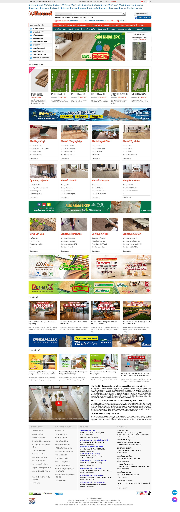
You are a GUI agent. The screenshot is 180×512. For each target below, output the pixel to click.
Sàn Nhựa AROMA (132, 234)
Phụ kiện (141, 25)
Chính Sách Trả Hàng (39, 461)
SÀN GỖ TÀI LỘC (38, 45)
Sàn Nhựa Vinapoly (67, 247)
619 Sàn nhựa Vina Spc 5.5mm (119, 94)
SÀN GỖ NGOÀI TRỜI (39, 54)
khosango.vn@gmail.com (128, 437)
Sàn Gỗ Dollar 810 (58, 94)
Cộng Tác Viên (61, 480)
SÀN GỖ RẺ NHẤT (38, 32)
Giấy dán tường (139, 29)
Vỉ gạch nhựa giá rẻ (36, 244)
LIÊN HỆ (122, 21)
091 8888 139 (90, 465)
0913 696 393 (90, 444)
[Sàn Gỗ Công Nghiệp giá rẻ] (74, 138)
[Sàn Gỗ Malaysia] (105, 177)
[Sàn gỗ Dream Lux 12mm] (121, 268)
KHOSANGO (97, 498)
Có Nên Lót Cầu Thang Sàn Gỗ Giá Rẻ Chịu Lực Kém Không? (104, 323)
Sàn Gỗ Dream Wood (99, 193)
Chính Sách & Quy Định (39, 457)
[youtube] (141, 493)
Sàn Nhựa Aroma (35, 151)
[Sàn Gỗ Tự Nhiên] (136, 138)
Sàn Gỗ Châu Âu (69, 180)
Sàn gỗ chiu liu (127, 148)
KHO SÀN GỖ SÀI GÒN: (87, 430)
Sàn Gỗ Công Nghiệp (71, 141)
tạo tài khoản (51, 1)
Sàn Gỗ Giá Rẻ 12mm (68, 148)
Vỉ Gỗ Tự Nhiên (35, 241)
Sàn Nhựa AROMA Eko (130, 247)
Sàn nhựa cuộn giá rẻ (130, 238)
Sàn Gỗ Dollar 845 (78, 94)
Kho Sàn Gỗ (81, 500)
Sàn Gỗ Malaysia (100, 180)
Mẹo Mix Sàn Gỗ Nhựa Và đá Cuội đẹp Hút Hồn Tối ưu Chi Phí (137, 323)
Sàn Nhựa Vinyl (37, 141)
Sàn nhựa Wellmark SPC (69, 244)
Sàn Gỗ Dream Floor (84, 25)
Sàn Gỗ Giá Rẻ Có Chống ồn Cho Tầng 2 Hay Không (42, 323)
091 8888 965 (90, 451)
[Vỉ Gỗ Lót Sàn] (43, 230)
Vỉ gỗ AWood (96, 154)
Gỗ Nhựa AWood (100, 234)
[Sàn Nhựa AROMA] (136, 230)
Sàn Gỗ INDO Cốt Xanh (130, 188)
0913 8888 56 (135, 435)
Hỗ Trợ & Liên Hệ (61, 455)
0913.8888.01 (90, 21)
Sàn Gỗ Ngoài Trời (111, 25)
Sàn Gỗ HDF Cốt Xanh (130, 191)
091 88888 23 (89, 435)
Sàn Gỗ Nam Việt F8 (67, 151)
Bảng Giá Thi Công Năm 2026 (41, 468)
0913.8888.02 (101, 21)
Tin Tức (107, 1)
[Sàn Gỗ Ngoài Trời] (105, 138)
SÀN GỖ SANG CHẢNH (40, 42)
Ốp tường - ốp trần (39, 180)
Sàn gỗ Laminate (74, 29)
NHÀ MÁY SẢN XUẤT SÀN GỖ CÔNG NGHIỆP (94, 440)
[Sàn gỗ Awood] (59, 268)
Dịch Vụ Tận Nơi (61, 438)
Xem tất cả (33, 158)
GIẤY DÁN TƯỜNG (38, 29)
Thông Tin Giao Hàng (39, 450)
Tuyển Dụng (36, 483)
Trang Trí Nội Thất (124, 29)
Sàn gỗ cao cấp (103, 29)
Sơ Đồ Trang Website (63, 462)
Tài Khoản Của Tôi (62, 458)
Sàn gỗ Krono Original (68, 193)
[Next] (123, 46)
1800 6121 (74, 21)
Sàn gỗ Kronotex (66, 188)
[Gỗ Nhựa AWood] (105, 230)
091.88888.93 (137, 444)
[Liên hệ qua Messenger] (174, 499)
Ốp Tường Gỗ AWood (99, 238)
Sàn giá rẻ (71, 25)
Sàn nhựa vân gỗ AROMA (131, 241)
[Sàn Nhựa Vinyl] (43, 138)
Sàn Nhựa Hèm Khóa (71, 234)
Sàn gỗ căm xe (128, 146)
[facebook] (138, 493)
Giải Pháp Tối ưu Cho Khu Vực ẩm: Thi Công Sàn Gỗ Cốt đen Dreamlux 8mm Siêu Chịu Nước (135, 375)
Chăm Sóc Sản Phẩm (63, 465)
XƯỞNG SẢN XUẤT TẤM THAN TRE (91, 447)
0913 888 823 (90, 486)
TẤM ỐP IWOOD (38, 38)
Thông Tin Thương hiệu (64, 448)
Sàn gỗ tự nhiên (89, 29)
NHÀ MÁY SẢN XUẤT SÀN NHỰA (90, 454)
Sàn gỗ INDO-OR (97, 188)
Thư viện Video (98, 1)
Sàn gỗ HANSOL (128, 185)
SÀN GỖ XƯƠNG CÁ (39, 48)
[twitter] (145, 493)
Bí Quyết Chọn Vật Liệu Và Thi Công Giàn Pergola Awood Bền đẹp (73, 373)
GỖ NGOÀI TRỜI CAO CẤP (41, 58)
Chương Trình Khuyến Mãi (64, 451)
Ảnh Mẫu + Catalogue (85, 1)
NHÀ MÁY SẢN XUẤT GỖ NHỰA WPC (91, 475)
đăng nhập (42, 1)
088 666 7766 (90, 479)
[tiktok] (149, 493)
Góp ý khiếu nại (144, 17)
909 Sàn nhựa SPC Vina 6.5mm (139, 38)
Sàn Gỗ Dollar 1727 (138, 94)
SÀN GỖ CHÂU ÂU (38, 51)
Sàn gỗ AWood (96, 146)
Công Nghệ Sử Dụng (38, 434)
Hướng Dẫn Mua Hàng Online (41, 441)
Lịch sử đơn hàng (62, 441)
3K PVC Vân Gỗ (35, 185)
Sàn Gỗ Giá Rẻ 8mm (67, 146)
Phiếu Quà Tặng (61, 434)
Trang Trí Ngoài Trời (128, 25)
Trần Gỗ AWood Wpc (98, 241)
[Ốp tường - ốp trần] (43, 177)
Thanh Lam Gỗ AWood (99, 244)
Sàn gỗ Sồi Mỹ (127, 151)
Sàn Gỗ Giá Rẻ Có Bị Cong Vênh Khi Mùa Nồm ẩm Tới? (73, 323)
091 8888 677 (123, 488)
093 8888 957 (125, 461)
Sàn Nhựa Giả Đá (35, 154)
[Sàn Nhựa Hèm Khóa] (74, 230)
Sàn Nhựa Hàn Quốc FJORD (39, 148)
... (30, 247)
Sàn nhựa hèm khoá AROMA (132, 244)
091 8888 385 (123, 453)
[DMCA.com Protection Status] (35, 493)
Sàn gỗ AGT (65, 185)
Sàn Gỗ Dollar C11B (98, 94)
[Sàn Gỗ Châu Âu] (74, 177)
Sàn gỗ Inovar (96, 185)
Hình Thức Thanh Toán (39, 454)
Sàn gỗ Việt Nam (60, 29)
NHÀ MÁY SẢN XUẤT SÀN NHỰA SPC (92, 482)
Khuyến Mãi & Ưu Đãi (63, 444)
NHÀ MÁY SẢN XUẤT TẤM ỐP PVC (91, 468)
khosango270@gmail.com (91, 437)
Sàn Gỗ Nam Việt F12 (68, 154)
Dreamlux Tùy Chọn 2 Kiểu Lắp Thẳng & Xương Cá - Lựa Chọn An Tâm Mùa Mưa (42, 373)
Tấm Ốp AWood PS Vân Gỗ (39, 188)
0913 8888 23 (90, 472)
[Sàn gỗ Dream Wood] (90, 207)
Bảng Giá (113, 1)
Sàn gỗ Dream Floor (98, 191)
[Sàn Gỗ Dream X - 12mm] (90, 287)
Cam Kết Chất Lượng (39, 438)
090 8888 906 (125, 469)
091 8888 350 (123, 477)
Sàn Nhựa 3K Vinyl (36, 146)
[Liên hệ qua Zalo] (174, 492)
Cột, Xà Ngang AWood (99, 247)
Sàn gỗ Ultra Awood (98, 148)
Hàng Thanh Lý (59, 25)
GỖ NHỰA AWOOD (38, 35)
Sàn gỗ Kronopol (66, 191)
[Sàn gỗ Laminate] (136, 177)
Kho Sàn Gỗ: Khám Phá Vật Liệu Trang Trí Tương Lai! (103, 373)
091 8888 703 (145, 435)
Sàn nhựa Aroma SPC (68, 238)
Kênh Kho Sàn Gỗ (37, 431)
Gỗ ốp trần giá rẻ (35, 191)
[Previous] (57, 46)
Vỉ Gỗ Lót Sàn (37, 234)
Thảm (113, 29)
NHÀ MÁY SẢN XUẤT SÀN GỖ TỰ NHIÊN (93, 460)
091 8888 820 (90, 458)
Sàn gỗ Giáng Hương (130, 154)
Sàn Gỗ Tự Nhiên (131, 141)
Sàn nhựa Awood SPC (68, 241)
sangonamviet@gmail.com (125, 504)
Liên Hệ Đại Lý (60, 431)
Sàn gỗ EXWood (97, 151)
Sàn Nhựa (98, 25)
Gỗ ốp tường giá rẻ (36, 193)
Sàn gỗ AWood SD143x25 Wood (37, 94)
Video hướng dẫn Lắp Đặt (40, 464)
